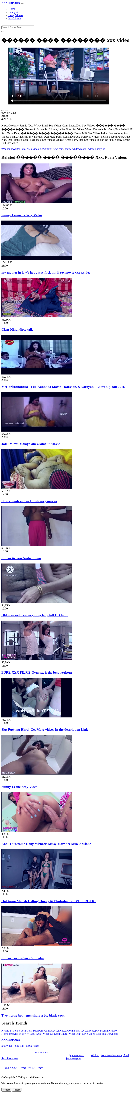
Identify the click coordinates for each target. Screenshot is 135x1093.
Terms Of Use (27, 1067)
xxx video (6, 1045)
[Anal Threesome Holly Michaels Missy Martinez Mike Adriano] (36, 830)
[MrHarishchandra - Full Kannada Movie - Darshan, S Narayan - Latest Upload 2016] (36, 373)
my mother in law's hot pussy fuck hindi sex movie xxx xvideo (46, 272)
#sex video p (34, 148)
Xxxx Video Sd (44, 1033)
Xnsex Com (66, 1030)
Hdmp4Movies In (11, 1033)
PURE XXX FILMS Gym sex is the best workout (36, 672)
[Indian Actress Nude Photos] (36, 544)
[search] (2, 31)
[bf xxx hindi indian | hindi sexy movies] (36, 487)
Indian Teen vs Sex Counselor (22, 958)
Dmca (40, 1067)
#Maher (5, 148)
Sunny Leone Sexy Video (19, 787)
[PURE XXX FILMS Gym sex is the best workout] (36, 659)
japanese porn (76, 1055)
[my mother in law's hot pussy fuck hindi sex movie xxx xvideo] (36, 259)
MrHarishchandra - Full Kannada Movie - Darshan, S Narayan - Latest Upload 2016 (63, 387)
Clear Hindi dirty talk (17, 329)
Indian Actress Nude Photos (21, 558)
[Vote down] (6, 110)
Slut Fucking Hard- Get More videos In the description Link (44, 729)
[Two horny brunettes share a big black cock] (36, 1002)
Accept (6, 1089)
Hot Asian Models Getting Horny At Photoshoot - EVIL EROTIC (48, 901)
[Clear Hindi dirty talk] (36, 316)
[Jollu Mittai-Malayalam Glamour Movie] (36, 430)
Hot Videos (14, 18)
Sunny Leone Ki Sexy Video (21, 215)
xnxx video (32, 1045)
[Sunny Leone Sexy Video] (36, 773)
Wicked (95, 1055)
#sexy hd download (75, 148)
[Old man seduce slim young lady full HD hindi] (36, 602)
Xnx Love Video (85, 1033)
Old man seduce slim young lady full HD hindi (34, 615)
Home (11, 8)
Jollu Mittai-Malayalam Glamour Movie (30, 444)
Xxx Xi (54, 1030)
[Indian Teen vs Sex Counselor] (36, 944)
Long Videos (15, 15)
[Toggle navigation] (22, 3)
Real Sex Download (107, 1033)
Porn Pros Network (111, 1055)
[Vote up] (2, 110)
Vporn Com (25, 1030)
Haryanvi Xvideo (107, 1030)
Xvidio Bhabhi (9, 1030)
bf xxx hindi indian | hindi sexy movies (29, 501)
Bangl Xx (78, 1030)
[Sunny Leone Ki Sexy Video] (36, 202)
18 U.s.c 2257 (9, 1067)
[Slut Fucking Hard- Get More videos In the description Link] (36, 716)
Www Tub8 (28, 1033)
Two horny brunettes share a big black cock (33, 1015)
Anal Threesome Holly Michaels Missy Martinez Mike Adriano (46, 844)
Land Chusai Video (65, 1033)
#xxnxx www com (52, 148)
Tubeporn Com (41, 1030)
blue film (19, 1045)
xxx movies (41, 1052)
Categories (14, 12)
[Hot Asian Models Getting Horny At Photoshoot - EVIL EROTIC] (36, 887)
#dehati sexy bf (96, 148)
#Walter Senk (18, 148)
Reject (17, 1089)
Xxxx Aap (91, 1030)
